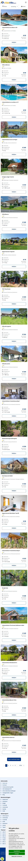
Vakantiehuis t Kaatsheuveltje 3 (11, 550)
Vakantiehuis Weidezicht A (9, 662)
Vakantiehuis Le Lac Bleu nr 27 (10, 102)
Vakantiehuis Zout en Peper (9, 139)
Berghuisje (5, 588)
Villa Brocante (6, 364)
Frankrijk (4, 805)
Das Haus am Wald (7, 476)
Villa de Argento (6, 326)
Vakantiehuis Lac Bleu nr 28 (9, 27)
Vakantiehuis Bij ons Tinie (9, 700)
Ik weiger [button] (17, 853)
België (4, 803)
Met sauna (5, 843)
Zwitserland (5, 825)
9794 (20, 765)
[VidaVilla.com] (8, 2)
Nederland (5, 799)
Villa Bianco (5, 214)
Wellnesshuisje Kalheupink (9, 438)
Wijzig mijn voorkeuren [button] (17, 856)
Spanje (4, 809)
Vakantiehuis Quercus (8, 737)
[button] (26, 17)
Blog (3, 794)
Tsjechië (4, 827)
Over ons (4, 783)
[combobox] (14, 6)
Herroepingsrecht (7, 789)
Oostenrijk (5, 807)
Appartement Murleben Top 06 (10, 513)
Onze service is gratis (7, 787)
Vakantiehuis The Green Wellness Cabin (13, 625)
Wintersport (5, 816)
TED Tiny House (6, 289)
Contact (4, 785)
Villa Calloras (6, 65)
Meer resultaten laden (14, 759)
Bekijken (14, 42)
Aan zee (4, 834)
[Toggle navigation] (26, 2)
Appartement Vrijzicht (8, 251)
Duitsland (4, 801)
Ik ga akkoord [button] (17, 851)
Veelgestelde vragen (7, 793)
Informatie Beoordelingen (9, 791)
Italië (3, 811)
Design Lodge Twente (8, 177)
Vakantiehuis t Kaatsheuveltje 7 (11, 401)
